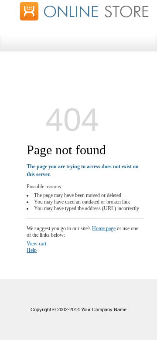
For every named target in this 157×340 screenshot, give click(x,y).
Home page (104, 228)
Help (32, 250)
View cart (36, 244)
